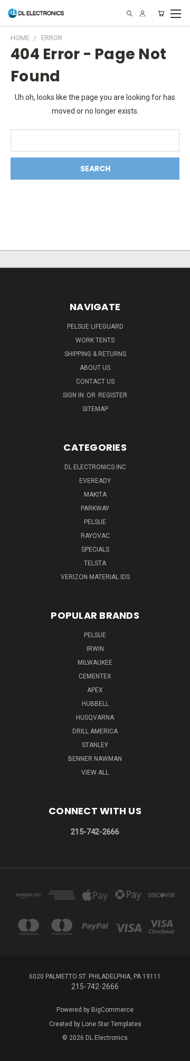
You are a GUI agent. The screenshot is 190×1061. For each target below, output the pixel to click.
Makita (95, 494)
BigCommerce (112, 1009)
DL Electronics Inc (95, 467)
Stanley (95, 745)
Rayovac (95, 535)
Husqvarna (95, 717)
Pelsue (95, 522)
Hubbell (95, 704)
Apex (95, 690)
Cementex (95, 676)
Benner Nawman (95, 758)
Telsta (95, 563)
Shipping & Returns (95, 354)
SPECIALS (95, 549)
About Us (95, 367)
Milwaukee (95, 662)
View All (95, 772)
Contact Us (95, 381)
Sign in (74, 395)
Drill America (95, 731)
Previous (16, 1050)
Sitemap (95, 409)
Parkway (95, 508)
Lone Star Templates (111, 1024)
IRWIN (95, 649)
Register (112, 395)
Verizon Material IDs (95, 577)
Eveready (95, 481)
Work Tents (95, 340)
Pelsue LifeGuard (95, 326)
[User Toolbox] (142, 13)
